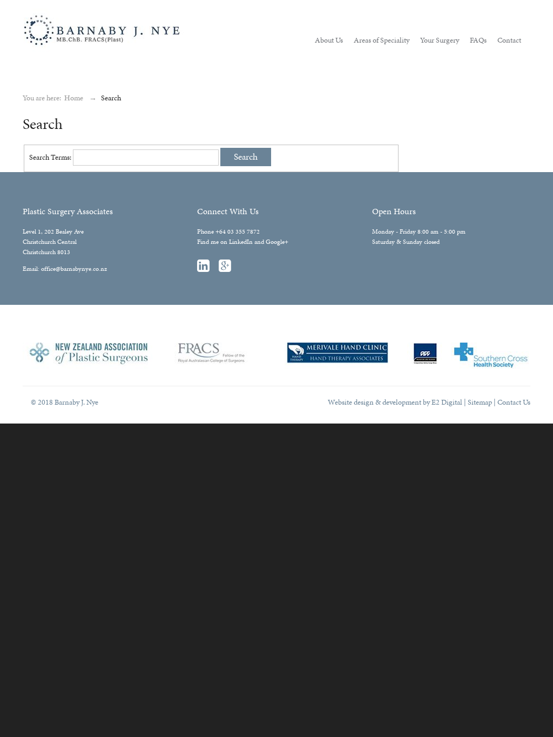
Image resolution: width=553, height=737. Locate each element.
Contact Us (513, 402)
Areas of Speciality (381, 40)
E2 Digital (446, 402)
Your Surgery (439, 40)
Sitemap (480, 402)
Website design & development (374, 402)
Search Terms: (50, 157)
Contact (509, 40)
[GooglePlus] (229, 268)
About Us (329, 40)
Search (246, 157)
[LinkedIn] (207, 268)
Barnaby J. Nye (44, 11)
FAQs (478, 40)
